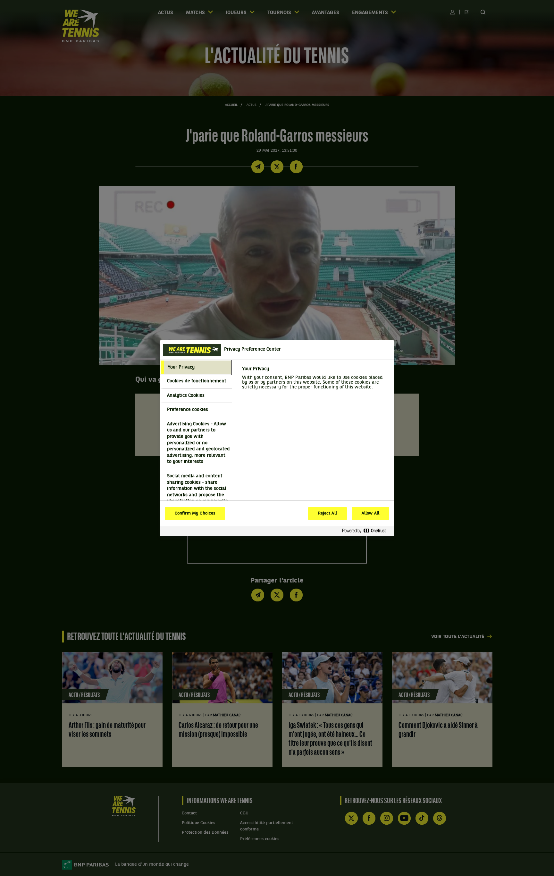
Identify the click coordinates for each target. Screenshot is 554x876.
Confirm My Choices (195, 513)
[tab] (196, 368)
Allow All (370, 513)
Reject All (327, 513)
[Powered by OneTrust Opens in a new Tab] (366, 531)
